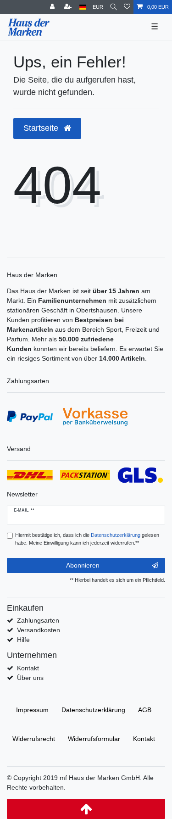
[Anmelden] (53, 7)
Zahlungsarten (38, 620)
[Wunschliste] (127, 7)
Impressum (32, 709)
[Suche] (113, 7)
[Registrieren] (69, 7)
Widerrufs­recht (33, 738)
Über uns (30, 677)
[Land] (82, 7)
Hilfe (23, 639)
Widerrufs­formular (94, 738)
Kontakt (28, 668)
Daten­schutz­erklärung (93, 709)
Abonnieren (83, 565)
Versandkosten (38, 630)
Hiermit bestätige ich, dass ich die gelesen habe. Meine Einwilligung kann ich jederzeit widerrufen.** (87, 539)
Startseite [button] (42, 128)
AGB (144, 709)
